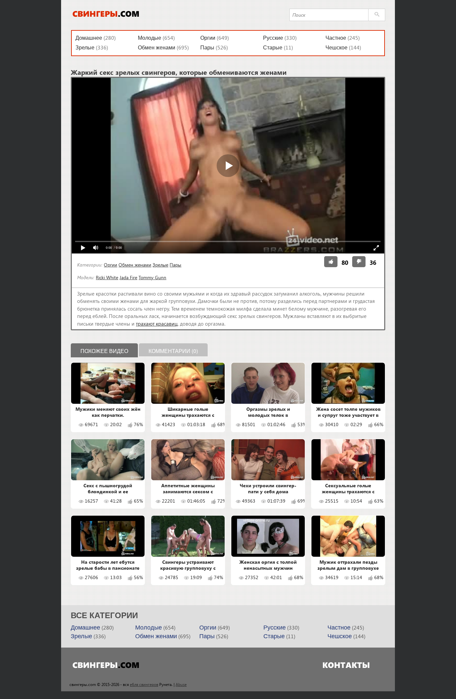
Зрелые (84, 47)
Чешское (336, 47)
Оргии (207, 38)
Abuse (181, 684)
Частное (335, 38)
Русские (273, 38)
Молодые (149, 38)
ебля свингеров (144, 684)
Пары (207, 47)
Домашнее (88, 38)
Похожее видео (104, 351)
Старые (272, 47)
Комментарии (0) (173, 351)
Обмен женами (156, 47)
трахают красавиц (157, 323)
